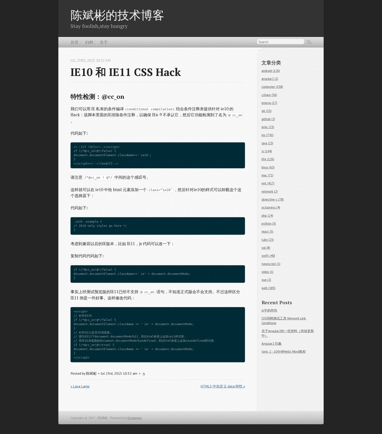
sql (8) (266, 248)
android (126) (271, 71)
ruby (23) (268, 240)
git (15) (266, 111)
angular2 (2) (270, 79)
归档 (89, 42)
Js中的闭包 (269, 310)
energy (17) (269, 103)
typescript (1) (271, 264)
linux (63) (268, 167)
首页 (74, 42)
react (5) (267, 231)
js (144, 373)
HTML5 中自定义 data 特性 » (223, 386)
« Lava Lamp (80, 386)
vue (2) (266, 280)
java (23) (267, 143)
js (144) (267, 151)
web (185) (268, 288)
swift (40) (268, 256)
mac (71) (267, 175)
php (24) (267, 215)
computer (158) (272, 87)
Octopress (134, 418)
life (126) (268, 159)
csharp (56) (269, 95)
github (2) (268, 119)
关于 (104, 42)
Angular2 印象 (272, 343)
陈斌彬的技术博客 (117, 15)
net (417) (268, 183)
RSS (309, 42)
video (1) (267, 272)
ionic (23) (268, 127)
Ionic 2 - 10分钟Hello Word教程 (284, 351)
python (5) (269, 223)
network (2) (270, 191)
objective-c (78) (273, 199)
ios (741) (267, 135)
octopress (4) (271, 207)
